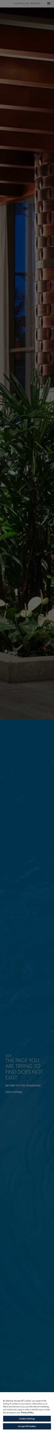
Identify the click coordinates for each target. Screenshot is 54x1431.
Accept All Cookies (27, 1426)
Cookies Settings (27, 1418)
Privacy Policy (27, 1412)
